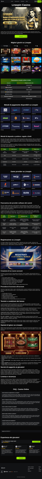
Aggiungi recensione (36, 441)
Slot (35, 45)
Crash (25, 45)
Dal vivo (15, 45)
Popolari (5, 45)
